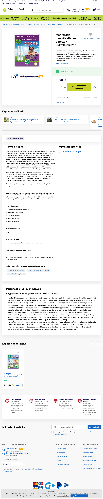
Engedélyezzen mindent (79, 496)
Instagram (8, 471)
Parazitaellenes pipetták (54, 24)
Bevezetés (5, 24)
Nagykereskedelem (89, 460)
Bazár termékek (88, 456)
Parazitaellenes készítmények (36, 24)
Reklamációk (60, 452)
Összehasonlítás (10, 3)
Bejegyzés (22, 3)
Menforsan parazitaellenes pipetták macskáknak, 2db (13, 375)
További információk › (63, 63)
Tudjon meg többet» (63, 496)
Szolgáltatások (63, 1)
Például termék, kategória (43, 10)
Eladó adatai (60, 102)
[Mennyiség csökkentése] (61, 88)
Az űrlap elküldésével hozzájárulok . (74, 433)
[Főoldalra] (13, 10)
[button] (18, 352)
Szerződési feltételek (63, 464)
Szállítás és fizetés (51, 1)
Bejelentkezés (33, 3)
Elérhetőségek (39, 1)
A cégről (59, 460)
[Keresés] (33, 10)
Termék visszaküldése (90, 448)
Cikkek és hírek (88, 464)
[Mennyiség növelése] (61, 86)
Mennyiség (58, 87)
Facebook (38, 469)
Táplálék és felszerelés (17, 24)
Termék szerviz (88, 452)
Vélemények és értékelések (92, 468)
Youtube (27, 469)
